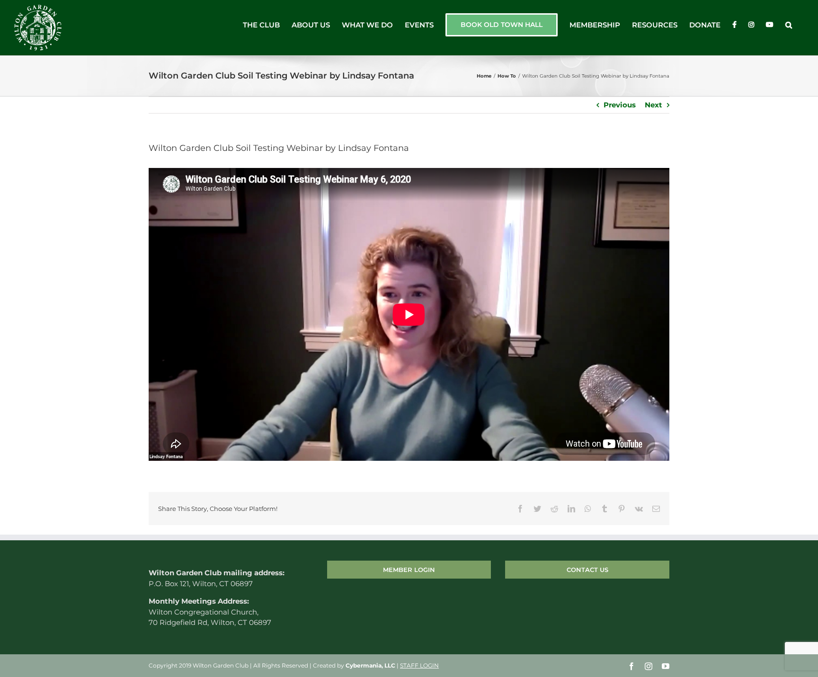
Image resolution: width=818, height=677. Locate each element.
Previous (620, 104)
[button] (788, 24)
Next (653, 104)
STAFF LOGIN (419, 665)
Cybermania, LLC (370, 665)
